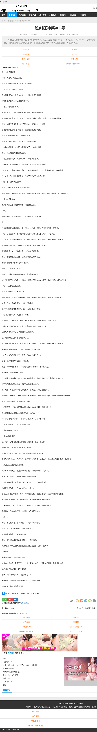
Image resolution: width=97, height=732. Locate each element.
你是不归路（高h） (26, 631)
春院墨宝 (32, 15)
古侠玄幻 (63, 15)
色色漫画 (26, 54)
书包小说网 (26, 59)
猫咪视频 (26, 49)
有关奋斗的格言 (9, 668)
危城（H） (26, 64)
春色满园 (12, 15)
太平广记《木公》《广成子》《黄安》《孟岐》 (20, 665)
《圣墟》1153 (8, 682)
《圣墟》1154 (8, 662)
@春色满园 (74, 34)
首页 (3, 15)
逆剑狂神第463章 (23, 21)
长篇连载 (73, 15)
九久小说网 (23, 34)
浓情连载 (22, 15)
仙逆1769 (6, 678)
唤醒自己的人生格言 (10, 675)
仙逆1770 (6, 658)
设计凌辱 (42, 15)
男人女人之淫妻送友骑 (85, 608)
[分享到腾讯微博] (85, 600)
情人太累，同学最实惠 (11, 672)
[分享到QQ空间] (77, 600)
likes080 (15, 67)
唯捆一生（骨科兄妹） (35, 726)
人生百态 (52, 15)
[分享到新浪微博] (81, 600)
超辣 (4, 685)
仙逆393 (10, 608)
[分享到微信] (90, 600)
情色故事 (83, 15)
